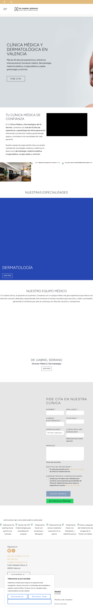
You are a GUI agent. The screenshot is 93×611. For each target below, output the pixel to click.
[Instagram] (13, 550)
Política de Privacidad (72, 485)
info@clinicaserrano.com (17, 562)
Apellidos (72, 409)
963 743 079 (24, 556)
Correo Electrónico (53, 419)
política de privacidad (76, 469)
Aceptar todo (29, 601)
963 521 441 (12, 556)
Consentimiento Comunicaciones (64, 476)
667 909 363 (12, 559)
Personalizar (17, 597)
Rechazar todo (39, 597)
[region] (29, 590)
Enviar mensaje (58, 494)
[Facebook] (9, 550)
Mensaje (50, 446)
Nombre (51, 409)
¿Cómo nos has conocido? (74, 430)
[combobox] (55, 433)
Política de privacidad (59, 467)
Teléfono (72, 418)
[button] (5, 2)
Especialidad (53, 429)
